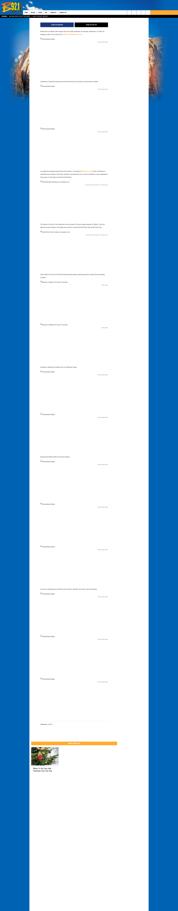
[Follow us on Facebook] (138, 12)
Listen (40, 12)
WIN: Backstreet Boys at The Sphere (19, 16)
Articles (50, 724)
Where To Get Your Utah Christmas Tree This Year (42, 769)
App (46, 12)
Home (26, 12)
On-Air (33, 12)
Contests (53, 12)
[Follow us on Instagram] (143, 12)
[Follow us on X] (148, 12)
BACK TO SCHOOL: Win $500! (40, 16)
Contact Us (62, 12)
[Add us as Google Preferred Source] (134, 12)
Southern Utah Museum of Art (72, 34)
